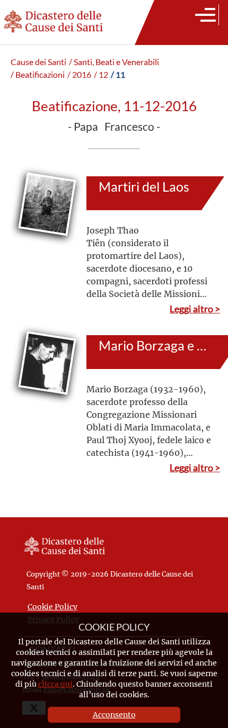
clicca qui (55, 684)
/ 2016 (79, 74)
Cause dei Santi (38, 62)
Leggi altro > (195, 308)
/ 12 (101, 74)
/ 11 (118, 74)
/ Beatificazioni (38, 74)
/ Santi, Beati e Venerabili (114, 62)
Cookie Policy (52, 606)
